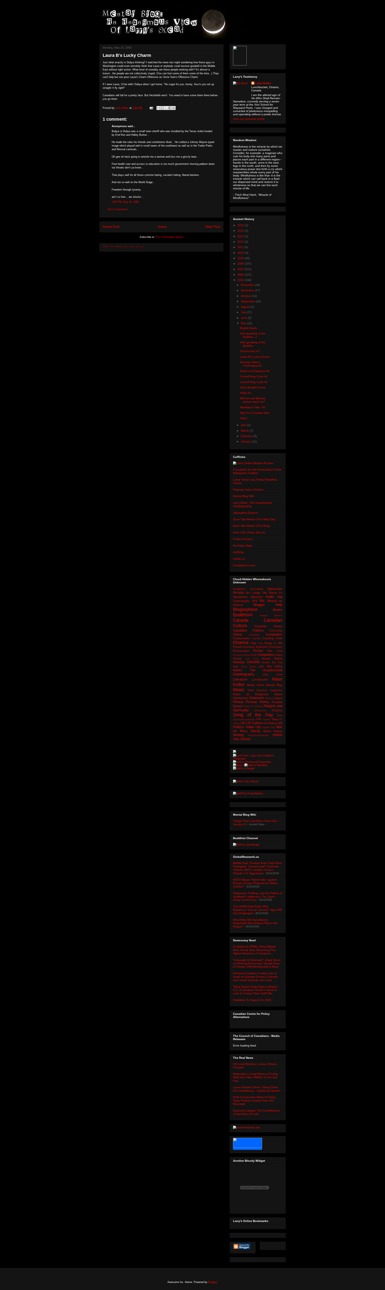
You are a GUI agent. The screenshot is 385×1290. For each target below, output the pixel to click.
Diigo (260, 643)
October (246, 296)
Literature (240, 679)
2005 (241, 280)
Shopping (277, 710)
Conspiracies (241, 638)
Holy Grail (251, 658)
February (247, 436)
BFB (254, 601)
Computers (274, 634)
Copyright (256, 638)
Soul (279, 715)
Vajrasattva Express (245, 512)
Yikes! (243, 418)
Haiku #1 (245, 392)
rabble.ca (239, 558)
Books (277, 610)
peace (278, 698)
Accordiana (256, 589)
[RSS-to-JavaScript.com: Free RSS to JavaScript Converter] (246, 844)
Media (251, 685)
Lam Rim (265, 666)
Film (270, 650)
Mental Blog (274, 685)
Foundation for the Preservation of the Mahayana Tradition (257, 471)
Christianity (254, 635)
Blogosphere (245, 609)
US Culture (254, 723)
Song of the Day (253, 714)
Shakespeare (260, 710)
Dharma (240, 642)
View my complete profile (249, 118)
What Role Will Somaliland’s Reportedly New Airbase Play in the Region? (255, 923)
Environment (241, 650)
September (248, 301)
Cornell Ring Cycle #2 (253, 376)
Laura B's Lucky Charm (255, 356)
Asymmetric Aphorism (248, 596)
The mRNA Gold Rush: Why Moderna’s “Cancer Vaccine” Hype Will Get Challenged (257, 910)
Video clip (253, 727)
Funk (254, 655)
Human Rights (271, 658)
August (245, 306)
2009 (241, 258)
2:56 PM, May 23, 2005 (125, 201)
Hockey (237, 658)
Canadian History (268, 626)
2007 (241, 269)
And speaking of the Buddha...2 (252, 335)
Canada (240, 620)
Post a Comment (117, 209)
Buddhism (242, 614)
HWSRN (253, 662)
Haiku (279, 655)
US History (270, 723)
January (246, 441)
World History (272, 731)
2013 (241, 236)
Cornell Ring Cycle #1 (253, 382)
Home (162, 226)
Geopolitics (266, 655)
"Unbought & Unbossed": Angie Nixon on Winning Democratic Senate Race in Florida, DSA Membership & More (256, 963)
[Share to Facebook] (170, 108)
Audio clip (273, 597)
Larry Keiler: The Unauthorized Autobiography (257, 670)
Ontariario (256, 698)
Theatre (266, 719)
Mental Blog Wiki (243, 496)
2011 (240, 247)
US (242, 723)
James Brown (248, 666)
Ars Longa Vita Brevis (261, 592)
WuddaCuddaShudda (258, 735)
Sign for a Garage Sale (254, 412)
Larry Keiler (263, 83)
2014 (241, 230)
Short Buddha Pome (253, 387)
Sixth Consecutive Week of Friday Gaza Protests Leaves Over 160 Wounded (254, 1100)
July (244, 312)
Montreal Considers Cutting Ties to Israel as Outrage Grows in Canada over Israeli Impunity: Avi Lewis (255, 977)
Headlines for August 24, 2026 (252, 1000)
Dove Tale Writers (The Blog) (251, 525)
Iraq (235, 666)
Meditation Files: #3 (252, 407)
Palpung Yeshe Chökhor (248, 489)
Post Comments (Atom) (169, 236)
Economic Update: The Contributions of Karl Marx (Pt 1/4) (256, 1112)
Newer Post (111, 226)
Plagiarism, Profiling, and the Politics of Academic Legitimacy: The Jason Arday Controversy (257, 897)
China (237, 634)
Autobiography (241, 601)
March (245, 430)
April (244, 425)
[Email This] (158, 108)
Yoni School (241, 739)
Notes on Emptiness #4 (255, 371)
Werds (255, 731)
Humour (239, 662)
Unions (236, 723)
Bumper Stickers (271, 615)
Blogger (212, 1282)
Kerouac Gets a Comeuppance (251, 364)
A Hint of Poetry (243, 539)
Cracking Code (272, 638)
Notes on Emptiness (250, 694)
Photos (238, 702)
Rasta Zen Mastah (253, 706)
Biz (262, 601)
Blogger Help (267, 605)
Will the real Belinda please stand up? (252, 400)
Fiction (258, 651)
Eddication (262, 647)
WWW (277, 735)
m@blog (238, 552)
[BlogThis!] (162, 108)
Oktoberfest (240, 698)
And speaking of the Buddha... (252, 344)
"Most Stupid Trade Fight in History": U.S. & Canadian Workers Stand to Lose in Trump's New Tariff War (256, 990)
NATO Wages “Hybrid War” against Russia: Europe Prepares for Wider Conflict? (255, 883)
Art (280, 592)
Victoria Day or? (250, 351)
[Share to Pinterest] (174, 108)
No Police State (242, 545)
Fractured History (241, 655)
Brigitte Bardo (248, 328)
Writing (238, 735)
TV (280, 719)
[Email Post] (151, 107)
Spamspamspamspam (244, 719)
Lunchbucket (260, 679)
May (244, 323)
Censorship (275, 630)
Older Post (212, 226)
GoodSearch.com (244, 565)
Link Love (273, 674)
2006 (241, 274)
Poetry (264, 702)
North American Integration (265, 690)
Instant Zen (269, 662)
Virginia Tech (268, 727)
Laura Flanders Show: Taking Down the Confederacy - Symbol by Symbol (256, 1089)
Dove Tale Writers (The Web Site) (254, 519)
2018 (241, 225)
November (248, 290)
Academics (239, 589)
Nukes (278, 694)
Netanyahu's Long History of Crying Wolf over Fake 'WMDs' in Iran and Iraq (255, 1077)
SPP (258, 719)
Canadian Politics (248, 630)
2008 (241, 263)
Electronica (275, 647)
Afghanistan (274, 588)
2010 (241, 252)
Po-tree (251, 702)
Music (238, 689)
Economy (249, 646)
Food (279, 651)
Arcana (238, 592)
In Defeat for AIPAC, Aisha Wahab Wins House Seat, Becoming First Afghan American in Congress (254, 950)
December (248, 284)
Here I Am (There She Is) (249, 532)
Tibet (275, 719)
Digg (253, 643)
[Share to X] (166, 108)
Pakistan (269, 698)
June (244, 317)
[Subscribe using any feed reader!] (248, 793)
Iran (280, 662)
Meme (260, 685)
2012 (241, 241)
